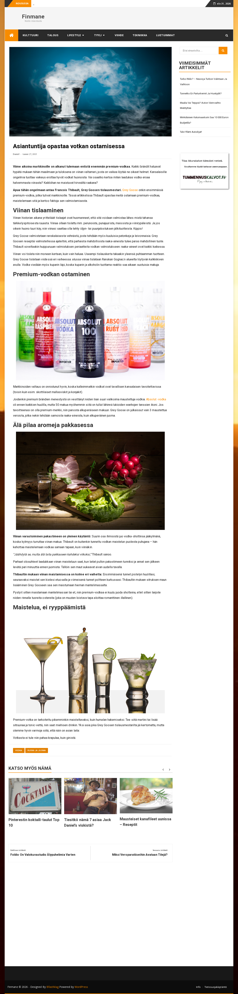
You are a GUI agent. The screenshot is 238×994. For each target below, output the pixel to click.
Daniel (16, 154)
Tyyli (98, 35)
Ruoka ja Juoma (37, 750)
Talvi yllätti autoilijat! (191, 131)
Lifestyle (74, 35)
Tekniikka (140, 35)
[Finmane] (11, 35)
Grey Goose (130, 190)
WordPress (81, 987)
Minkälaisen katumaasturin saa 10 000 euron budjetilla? (204, 120)
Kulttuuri (30, 35)
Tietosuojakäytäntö (216, 987)
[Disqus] (90, 915)
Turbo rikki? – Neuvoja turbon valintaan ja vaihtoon (203, 82)
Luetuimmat (165, 35)
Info (198, 987)
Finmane (33, 16)
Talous (52, 35)
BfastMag (52, 987)
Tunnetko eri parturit (44, 3)
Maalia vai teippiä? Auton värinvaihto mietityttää (200, 105)
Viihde (119, 35)
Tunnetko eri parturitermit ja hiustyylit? (201, 93)
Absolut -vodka (156, 399)
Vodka (18, 750)
